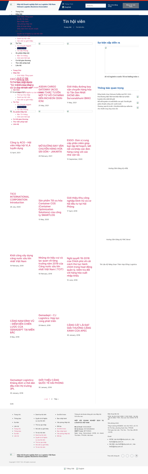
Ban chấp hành (62, 418)
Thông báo (17, 418)
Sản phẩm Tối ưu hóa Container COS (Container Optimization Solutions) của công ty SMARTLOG (50, 208)
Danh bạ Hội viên (23, 38)
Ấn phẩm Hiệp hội (22, 53)
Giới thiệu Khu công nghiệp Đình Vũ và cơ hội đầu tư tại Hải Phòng (79, 202)
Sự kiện (16, 422)
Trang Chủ (20, 11)
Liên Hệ (18, 65)
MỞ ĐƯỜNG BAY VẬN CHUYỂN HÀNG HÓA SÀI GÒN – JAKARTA (51, 148)
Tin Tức (19, 43)
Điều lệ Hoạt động (24, 26)
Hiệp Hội (19, 14)
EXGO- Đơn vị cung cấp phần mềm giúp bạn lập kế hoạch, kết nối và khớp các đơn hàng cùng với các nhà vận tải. (79, 147)
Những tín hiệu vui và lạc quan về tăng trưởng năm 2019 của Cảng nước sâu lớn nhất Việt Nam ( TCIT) (51, 263)
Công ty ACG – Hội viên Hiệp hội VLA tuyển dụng (20, 145)
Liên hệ (16, 426)
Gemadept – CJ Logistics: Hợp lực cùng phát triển (49, 318)
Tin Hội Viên (21, 48)
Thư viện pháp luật (23, 63)
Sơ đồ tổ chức (61, 414)
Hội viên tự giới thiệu (25, 41)
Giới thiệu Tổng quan (25, 17)
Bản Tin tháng (22, 56)
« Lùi (46, 399)
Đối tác (59, 426)
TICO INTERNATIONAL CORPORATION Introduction (19, 198)
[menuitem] (67, 4)
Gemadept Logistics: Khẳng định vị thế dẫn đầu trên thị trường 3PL (22, 384)
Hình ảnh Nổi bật (23, 58)
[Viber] (131, 455)
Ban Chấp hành (23, 21)
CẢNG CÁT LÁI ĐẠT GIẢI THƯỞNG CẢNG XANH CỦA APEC (79, 328)
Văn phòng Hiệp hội (24, 24)
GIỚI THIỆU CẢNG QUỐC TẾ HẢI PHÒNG (51, 381)
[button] (103, 10)
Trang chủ (67, 27)
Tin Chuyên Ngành (24, 46)
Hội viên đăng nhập (113, 5)
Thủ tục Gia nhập (23, 36)
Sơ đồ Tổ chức (22, 19)
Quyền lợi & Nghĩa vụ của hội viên (30, 34)
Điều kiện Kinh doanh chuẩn (27, 29)
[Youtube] (127, 455)
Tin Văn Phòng (22, 51)
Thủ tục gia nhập (41, 425)
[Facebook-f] (122, 455)
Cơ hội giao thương (23, 60)
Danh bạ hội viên (41, 414)
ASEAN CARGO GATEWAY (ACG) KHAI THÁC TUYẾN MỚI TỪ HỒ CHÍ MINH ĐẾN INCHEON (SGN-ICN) (51, 94)
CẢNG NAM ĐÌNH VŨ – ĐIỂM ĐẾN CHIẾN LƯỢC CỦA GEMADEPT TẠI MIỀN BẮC (22, 326)
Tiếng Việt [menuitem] (69, 4)
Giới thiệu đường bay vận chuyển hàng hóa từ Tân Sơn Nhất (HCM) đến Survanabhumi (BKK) (79, 92)
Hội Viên (19, 31)
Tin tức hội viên (40, 432)
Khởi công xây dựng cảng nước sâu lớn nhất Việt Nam (21, 258)
